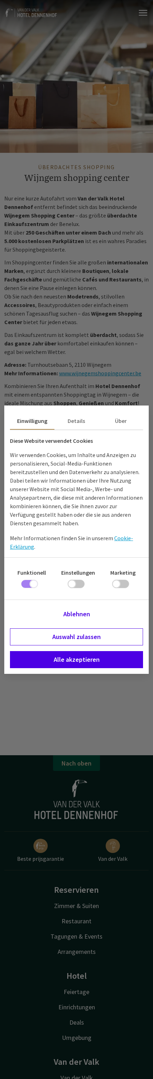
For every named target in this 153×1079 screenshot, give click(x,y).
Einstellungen (78, 572)
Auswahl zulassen (76, 637)
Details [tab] (76, 420)
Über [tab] (121, 420)
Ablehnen (76, 614)
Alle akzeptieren (77, 659)
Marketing (123, 572)
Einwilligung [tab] (32, 420)
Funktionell (31, 572)
